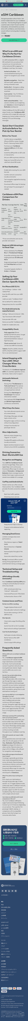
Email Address (9, 505)
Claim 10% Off (14, 511)
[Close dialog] (25, 501)
